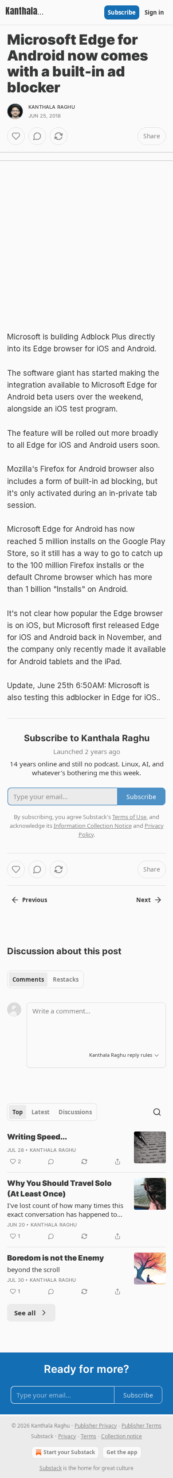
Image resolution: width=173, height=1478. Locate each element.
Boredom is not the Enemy (55, 1257)
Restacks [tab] (66, 979)
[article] (86, 1149)
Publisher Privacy (96, 1425)
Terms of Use (129, 817)
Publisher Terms (141, 1425)
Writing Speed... (37, 1136)
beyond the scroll (33, 1269)
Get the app (122, 1452)
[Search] (157, 1112)
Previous (34, 900)
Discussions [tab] (75, 1112)
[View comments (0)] (37, 136)
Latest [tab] (40, 1112)
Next (143, 900)
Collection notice (121, 1436)
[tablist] (45, 979)
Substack (50, 1468)
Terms (88, 1436)
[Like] (16, 136)
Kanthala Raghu (51, 107)
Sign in (154, 12)
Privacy (67, 1436)
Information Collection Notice (93, 826)
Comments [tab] (28, 979)
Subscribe (122, 12)
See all (25, 1312)
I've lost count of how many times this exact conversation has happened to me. (65, 1210)
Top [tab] (17, 1112)
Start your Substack (69, 1452)
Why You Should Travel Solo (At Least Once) (59, 1188)
